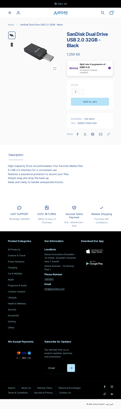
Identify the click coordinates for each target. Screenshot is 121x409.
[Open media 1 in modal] (38, 52)
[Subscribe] (71, 368)
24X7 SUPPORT (19, 214)
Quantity (74, 85)
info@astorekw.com (54, 289)
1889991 (49, 279)
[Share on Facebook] (77, 134)
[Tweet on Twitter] (85, 134)
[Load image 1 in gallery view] (12, 35)
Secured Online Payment (74, 215)
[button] (9, 12)
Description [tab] (16, 154)
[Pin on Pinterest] (92, 134)
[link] (60, 3)
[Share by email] (101, 134)
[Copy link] (108, 134)
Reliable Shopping (101, 214)
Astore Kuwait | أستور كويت (103, 404)
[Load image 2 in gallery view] (12, 44)
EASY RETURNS (46, 214)
